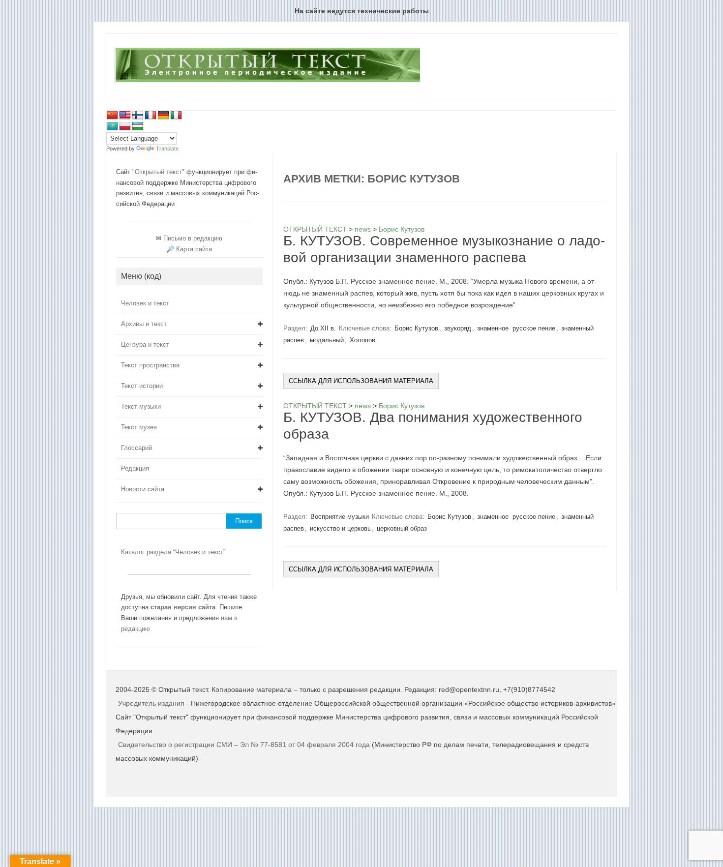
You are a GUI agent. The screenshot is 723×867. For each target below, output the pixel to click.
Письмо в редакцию (192, 238)
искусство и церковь (340, 528)
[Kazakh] (112, 126)
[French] (150, 115)
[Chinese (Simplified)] (112, 115)
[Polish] (125, 126)
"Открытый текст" (159, 172)
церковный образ (402, 528)
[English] (125, 115)
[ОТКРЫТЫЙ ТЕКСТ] (267, 82)
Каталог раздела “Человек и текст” (173, 552)
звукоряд (457, 328)
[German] (163, 115)
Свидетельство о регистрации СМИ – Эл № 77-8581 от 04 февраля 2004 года (245, 744)
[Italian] (176, 115)
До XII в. (323, 328)
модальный (327, 340)
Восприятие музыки (339, 516)
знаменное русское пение (516, 328)
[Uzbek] (138, 126)
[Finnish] (138, 115)
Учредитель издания (151, 703)
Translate (167, 148)
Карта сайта (194, 249)
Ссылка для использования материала (361, 381)
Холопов (362, 340)
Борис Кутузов (416, 328)
